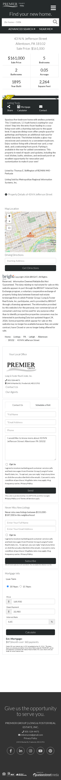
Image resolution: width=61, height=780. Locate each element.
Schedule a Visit (43, 405)
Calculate (30, 632)
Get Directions (30, 267)
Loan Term (11, 579)
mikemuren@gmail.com (31, 735)
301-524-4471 (13, 380)
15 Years (26, 586)
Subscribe (30, 560)
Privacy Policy (26, 483)
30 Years (13, 586)
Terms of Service (27, 498)
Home (8, 336)
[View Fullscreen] (9, 228)
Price (9, 597)
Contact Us (12, 386)
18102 (11, 340)
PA (24, 336)
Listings (17, 336)
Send (30, 490)
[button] (55, 22)
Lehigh (32, 336)
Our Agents (12, 391)
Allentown (42, 336)
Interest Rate (12, 617)
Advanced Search (21, 28)
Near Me (45, 28)
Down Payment (13, 607)
